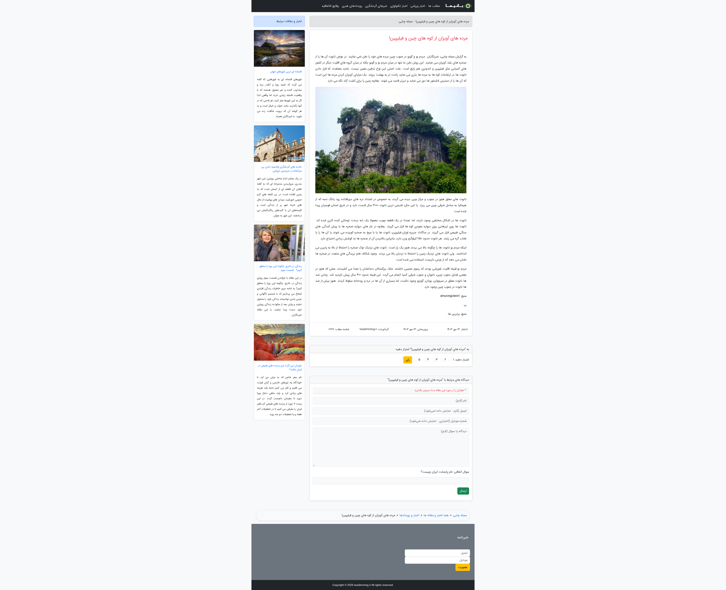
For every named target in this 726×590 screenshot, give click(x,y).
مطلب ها (434, 6)
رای (408, 359)
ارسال (463, 491)
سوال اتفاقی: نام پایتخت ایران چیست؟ (445, 472)
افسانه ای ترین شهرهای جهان (286, 72)
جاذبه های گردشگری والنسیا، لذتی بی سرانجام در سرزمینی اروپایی (281, 169)
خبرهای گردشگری (376, 6)
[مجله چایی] (458, 6)
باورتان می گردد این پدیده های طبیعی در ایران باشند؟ (280, 368)
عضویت (463, 567)
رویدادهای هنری (352, 6)
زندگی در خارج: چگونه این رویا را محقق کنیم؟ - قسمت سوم (280, 268)
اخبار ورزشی (417, 6)
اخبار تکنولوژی (398, 6)
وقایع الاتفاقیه (330, 6)
